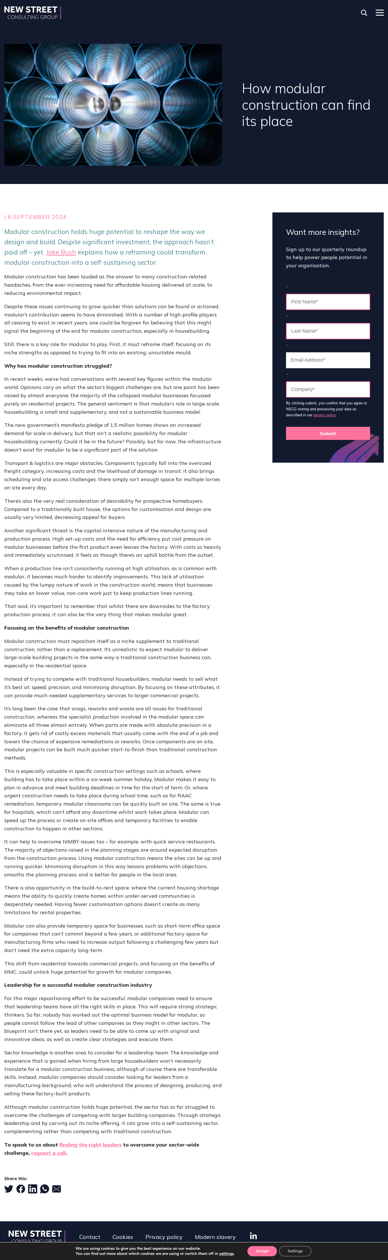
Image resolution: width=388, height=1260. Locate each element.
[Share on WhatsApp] (44, 1188)
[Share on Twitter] (8, 1188)
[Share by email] (56, 1188)
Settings (295, 1251)
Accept (262, 1251)
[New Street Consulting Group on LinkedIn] (253, 1235)
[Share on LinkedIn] (32, 1188)
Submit (328, 433)
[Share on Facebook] (20, 1188)
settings (226, 1253)
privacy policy (324, 415)
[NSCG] (32, 12)
